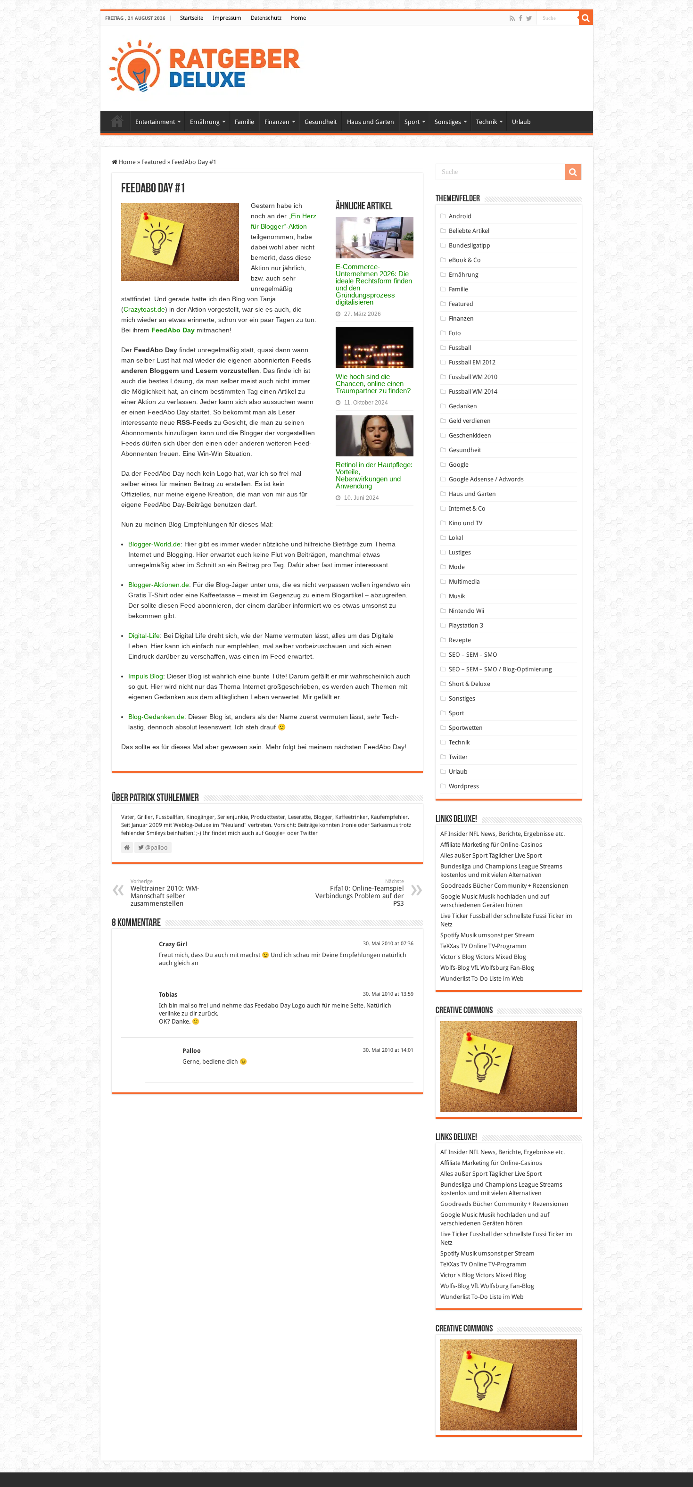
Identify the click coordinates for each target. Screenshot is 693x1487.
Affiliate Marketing (464, 844)
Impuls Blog (145, 676)
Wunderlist (455, 978)
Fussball (460, 347)
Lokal (456, 537)
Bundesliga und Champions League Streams (501, 866)
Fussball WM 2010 (473, 376)
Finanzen (276, 121)
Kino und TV (465, 523)
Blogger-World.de (154, 544)
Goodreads (455, 885)
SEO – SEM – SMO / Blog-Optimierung (500, 669)
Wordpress (464, 786)
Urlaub (521, 121)
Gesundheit (321, 121)
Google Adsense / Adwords (486, 479)
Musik (457, 596)
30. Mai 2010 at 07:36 (388, 944)
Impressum (227, 18)
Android (460, 216)
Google (459, 464)
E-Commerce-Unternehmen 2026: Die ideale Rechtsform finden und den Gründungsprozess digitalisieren (374, 284)
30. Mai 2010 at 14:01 (388, 1050)
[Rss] (512, 18)
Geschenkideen (470, 435)
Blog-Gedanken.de (156, 716)
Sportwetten (466, 727)
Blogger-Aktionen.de (158, 584)
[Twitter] (529, 18)
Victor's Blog (457, 956)
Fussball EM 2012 (472, 362)
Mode (457, 566)
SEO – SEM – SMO (473, 654)
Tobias (168, 994)
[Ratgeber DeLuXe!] (209, 66)
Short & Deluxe (469, 683)
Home (298, 18)
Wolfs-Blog (455, 967)
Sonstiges (448, 121)
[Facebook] (520, 18)
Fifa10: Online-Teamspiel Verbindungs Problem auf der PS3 (359, 892)
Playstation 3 (466, 625)
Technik (486, 121)
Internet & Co (467, 508)
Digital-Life (144, 635)
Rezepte (460, 640)
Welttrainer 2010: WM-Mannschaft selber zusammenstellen (165, 892)
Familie (244, 121)
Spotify (449, 935)
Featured (153, 161)
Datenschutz (266, 18)
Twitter (309, 833)
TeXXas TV (453, 946)
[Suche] (586, 18)
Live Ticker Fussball (466, 915)
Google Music (459, 896)
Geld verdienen (470, 420)
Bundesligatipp (469, 245)
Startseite (191, 18)
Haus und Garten (370, 121)
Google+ (275, 833)
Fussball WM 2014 (473, 391)
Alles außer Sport (463, 855)
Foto (455, 333)
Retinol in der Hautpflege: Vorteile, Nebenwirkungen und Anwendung (374, 475)
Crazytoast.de (144, 309)
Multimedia (464, 581)
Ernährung (205, 121)
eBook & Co (465, 260)
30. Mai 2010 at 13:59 (388, 994)
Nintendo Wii (466, 610)
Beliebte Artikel (469, 230)
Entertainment (155, 121)
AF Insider (454, 833)
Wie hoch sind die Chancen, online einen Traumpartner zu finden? (373, 383)
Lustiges (460, 552)
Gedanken (463, 406)
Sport (412, 121)
